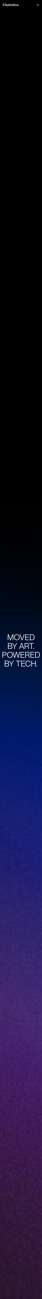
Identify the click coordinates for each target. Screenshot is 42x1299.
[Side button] (38, 4)
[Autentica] (10, 4)
